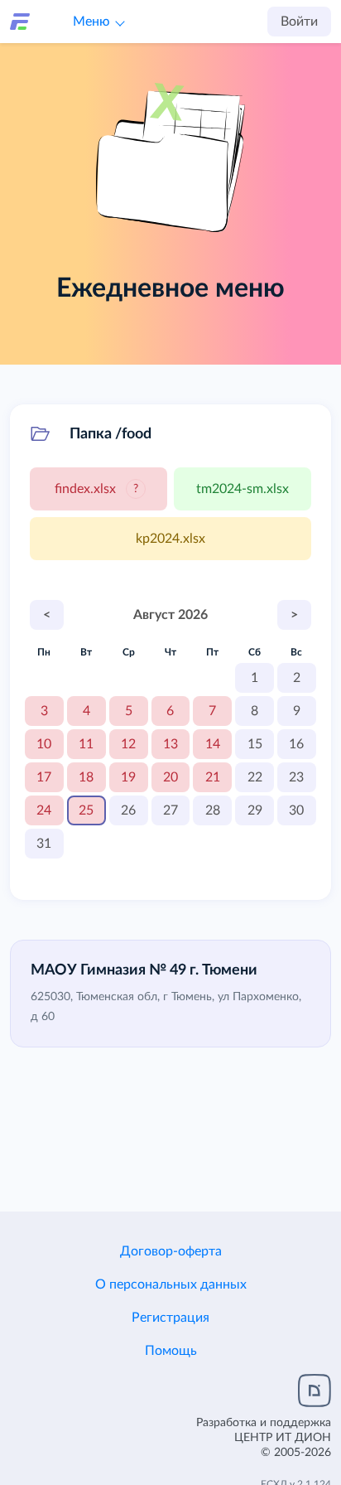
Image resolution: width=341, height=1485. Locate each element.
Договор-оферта (171, 1251)
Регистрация (170, 1317)
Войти (299, 21)
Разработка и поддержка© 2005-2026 (263, 1437)
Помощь (171, 1350)
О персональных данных (171, 1284)
